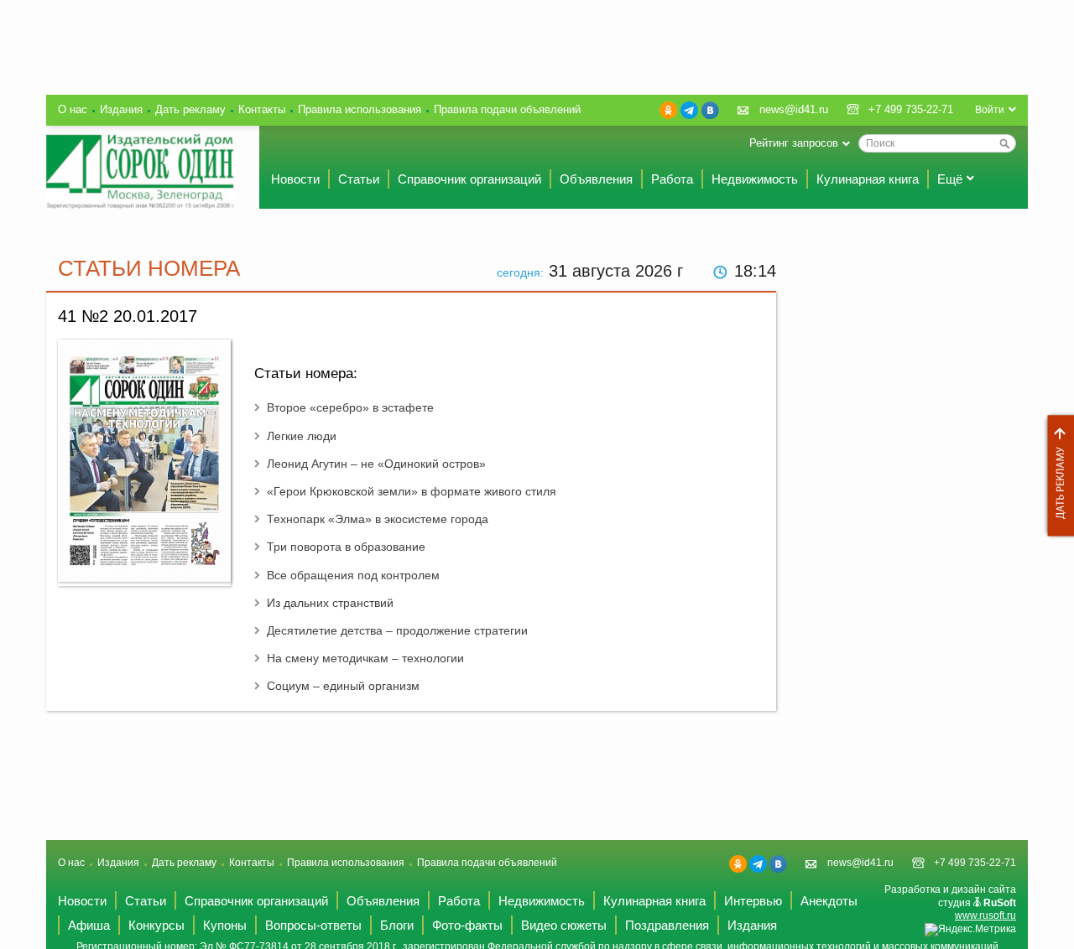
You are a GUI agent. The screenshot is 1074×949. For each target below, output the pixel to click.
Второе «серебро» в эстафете (350, 407)
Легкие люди (301, 436)
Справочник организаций (469, 179)
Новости (295, 179)
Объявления (596, 179)
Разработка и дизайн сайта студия (950, 902)
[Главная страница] (140, 171)
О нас (72, 109)
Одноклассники (668, 110)
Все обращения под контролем (353, 575)
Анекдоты (829, 901)
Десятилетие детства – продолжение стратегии (397, 630)
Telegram (689, 110)
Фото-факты (467, 925)
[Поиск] (1004, 143)
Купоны (225, 925)
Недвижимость (755, 179)
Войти (989, 110)
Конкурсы (156, 925)
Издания (121, 109)
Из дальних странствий (330, 602)
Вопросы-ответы (313, 925)
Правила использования (359, 109)
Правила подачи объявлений (507, 109)
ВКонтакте (710, 110)
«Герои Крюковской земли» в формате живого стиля (411, 491)
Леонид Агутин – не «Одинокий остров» (376, 463)
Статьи (358, 179)
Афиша (89, 925)
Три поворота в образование (346, 546)
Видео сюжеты (564, 925)
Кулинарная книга (867, 179)
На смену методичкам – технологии (365, 658)
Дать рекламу (1056, 476)
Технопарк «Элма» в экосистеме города (377, 519)
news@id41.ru (793, 109)
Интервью (753, 901)
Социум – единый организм (343, 685)
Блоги (397, 925)
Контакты (261, 109)
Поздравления (667, 925)
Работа (672, 179)
